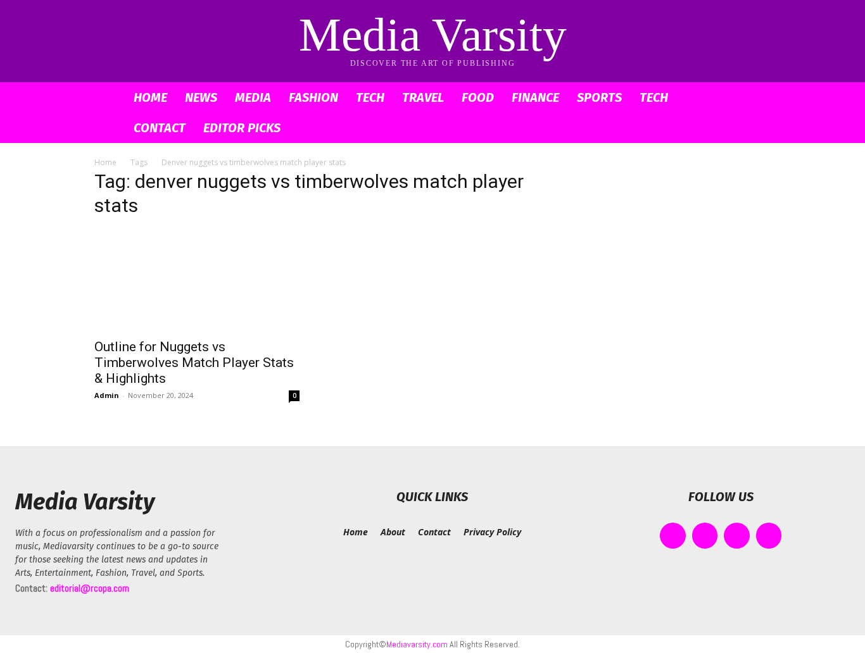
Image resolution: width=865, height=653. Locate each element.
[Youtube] (769, 536)
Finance (535, 97)
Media (253, 97)
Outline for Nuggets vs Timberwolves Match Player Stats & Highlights (194, 362)
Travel (423, 97)
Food (478, 97)
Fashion (313, 97)
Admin (106, 395)
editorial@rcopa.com (89, 588)
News (201, 97)
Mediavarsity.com (417, 644)
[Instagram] (705, 536)
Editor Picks (242, 127)
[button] (755, 98)
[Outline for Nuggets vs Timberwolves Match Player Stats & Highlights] (197, 280)
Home (150, 97)
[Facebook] (673, 536)
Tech (370, 97)
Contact (160, 127)
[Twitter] (737, 536)
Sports (599, 97)
